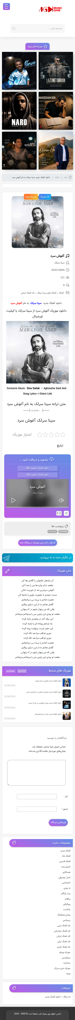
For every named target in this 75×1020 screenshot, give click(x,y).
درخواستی (66, 958)
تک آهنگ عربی (63, 925)
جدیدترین (22, 671)
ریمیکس (66, 920)
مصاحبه (66, 963)
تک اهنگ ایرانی (28, 293)
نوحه (68, 974)
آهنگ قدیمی (64, 861)
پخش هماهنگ (63, 915)
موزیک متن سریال (62, 968)
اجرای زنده (65, 867)
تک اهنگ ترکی (63, 941)
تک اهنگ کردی (63, 947)
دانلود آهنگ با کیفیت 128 (37, 474)
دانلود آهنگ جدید (52, 303)
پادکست (66, 909)
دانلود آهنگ (52, 531)
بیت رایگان (65, 893)
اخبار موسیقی (64, 877)
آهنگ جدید (65, 851)
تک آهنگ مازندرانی (62, 931)
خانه (66, 177)
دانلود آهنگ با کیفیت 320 (37, 468)
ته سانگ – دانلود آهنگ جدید (58, 997)
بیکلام (67, 899)
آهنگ (57, 177)
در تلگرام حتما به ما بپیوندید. (55, 557)
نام (66, 796)
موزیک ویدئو (64, 952)
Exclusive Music (16, 388)
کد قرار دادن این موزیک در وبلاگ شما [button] (37, 543)
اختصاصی (66, 883)
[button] (37, 571)
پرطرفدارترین (11, 671)
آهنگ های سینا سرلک (46, 293)
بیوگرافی (66, 904)
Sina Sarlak (33, 388)
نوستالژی (66, 872)
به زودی (67, 888)
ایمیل (64, 809)
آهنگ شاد (66, 856)
